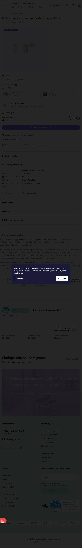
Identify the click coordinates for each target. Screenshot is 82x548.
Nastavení (20, 278)
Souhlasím (62, 278)
